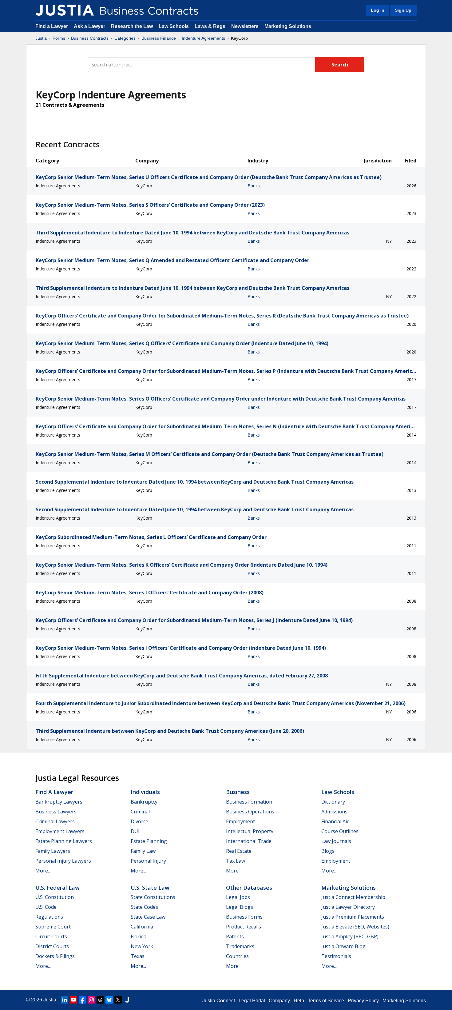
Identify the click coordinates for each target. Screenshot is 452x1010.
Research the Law (132, 26)
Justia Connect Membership (353, 897)
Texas (138, 956)
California (142, 926)
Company (279, 1000)
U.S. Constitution (54, 897)
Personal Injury (148, 860)
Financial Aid (335, 821)
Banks (254, 186)
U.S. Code (46, 907)
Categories (125, 38)
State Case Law (148, 916)
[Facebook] (82, 1000)
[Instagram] (91, 1000)
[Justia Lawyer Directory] (127, 1000)
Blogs (328, 851)
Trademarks (240, 946)
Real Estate (239, 851)
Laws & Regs (210, 26)
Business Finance (158, 38)
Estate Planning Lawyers (63, 841)
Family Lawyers (52, 851)
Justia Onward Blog (343, 946)
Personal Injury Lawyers (63, 860)
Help (299, 1000)
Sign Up (403, 10)
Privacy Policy (363, 1000)
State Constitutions (153, 897)
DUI (135, 831)
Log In (377, 10)
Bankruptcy (144, 801)
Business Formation (249, 801)
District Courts (52, 946)
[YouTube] (73, 1000)
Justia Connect (218, 1000)
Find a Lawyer (51, 26)
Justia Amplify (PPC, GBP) (350, 936)
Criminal (140, 811)
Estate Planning (149, 841)
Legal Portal (252, 1000)
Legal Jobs (238, 897)
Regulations (49, 916)
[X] (118, 1000)
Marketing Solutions (287, 26)
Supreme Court (53, 926)
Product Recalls (243, 926)
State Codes (144, 907)
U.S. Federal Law (57, 887)
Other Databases (249, 887)
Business (238, 792)
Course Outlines (340, 831)
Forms (59, 38)
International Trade (249, 841)
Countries (237, 956)
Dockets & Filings (55, 956)
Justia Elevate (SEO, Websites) (355, 926)
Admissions (334, 811)
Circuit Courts (51, 936)
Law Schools (174, 26)
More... (43, 870)
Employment (240, 821)
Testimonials (336, 956)
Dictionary (333, 801)
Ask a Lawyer (90, 26)
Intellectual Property (249, 831)
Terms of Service (326, 1000)
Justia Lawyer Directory (348, 907)
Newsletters (245, 26)
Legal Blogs (239, 907)
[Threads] (100, 1000)
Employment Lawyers (60, 831)
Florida (138, 936)
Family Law (143, 851)
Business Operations (250, 811)
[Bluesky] (109, 1000)
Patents (235, 936)
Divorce (139, 821)
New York (142, 946)
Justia (41, 38)
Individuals (145, 792)
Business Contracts (90, 38)
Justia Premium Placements (352, 916)
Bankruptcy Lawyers (58, 801)
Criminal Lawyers (55, 821)
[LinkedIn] (64, 1000)
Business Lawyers (56, 811)
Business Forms (244, 916)
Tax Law (235, 860)
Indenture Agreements (203, 38)
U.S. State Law (150, 887)
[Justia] (64, 10)
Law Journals (336, 841)
